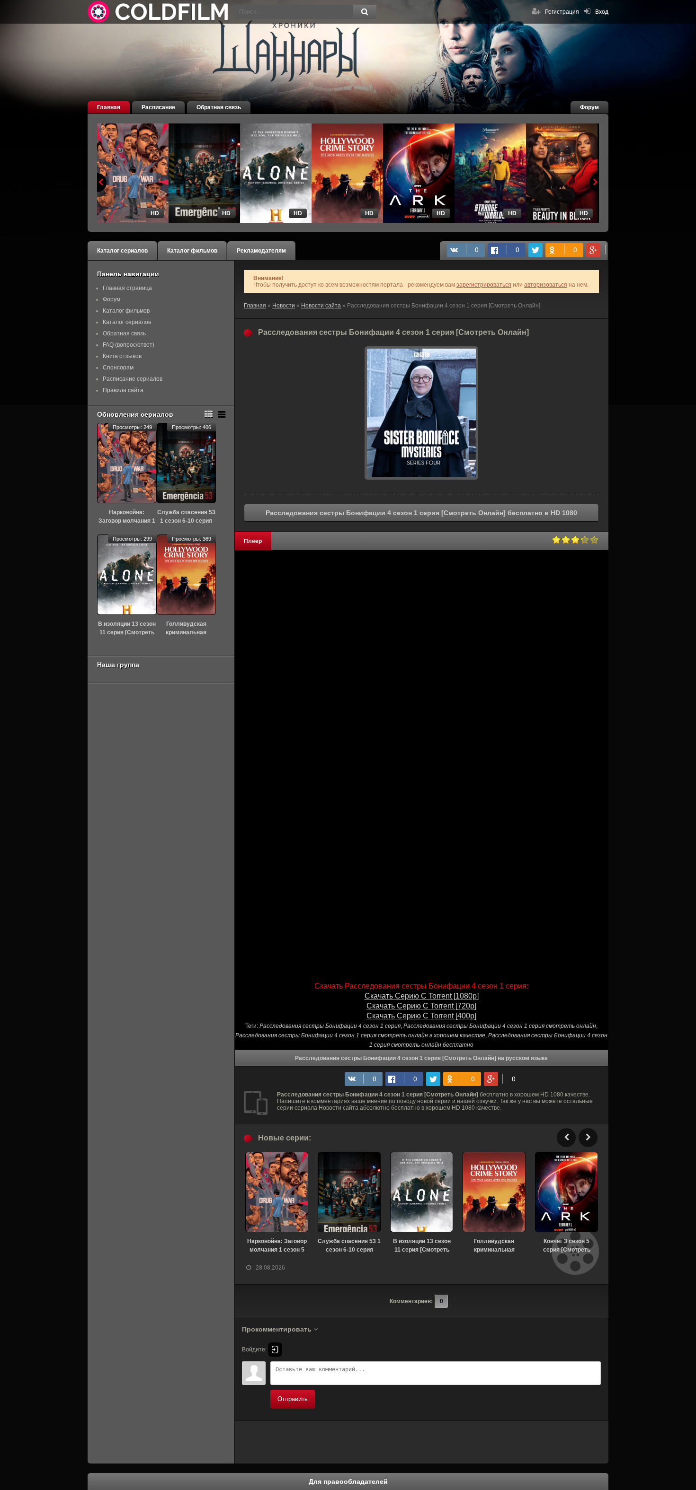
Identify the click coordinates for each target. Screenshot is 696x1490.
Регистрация (562, 12)
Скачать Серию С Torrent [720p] (421, 1006)
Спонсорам (118, 367)
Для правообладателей (348, 1481)
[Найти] (364, 12)
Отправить (292, 1398)
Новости (283, 305)
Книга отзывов (122, 356)
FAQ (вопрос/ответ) (128, 345)
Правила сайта (123, 390)
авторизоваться (545, 284)
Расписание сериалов (132, 379)
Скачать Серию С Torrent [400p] (421, 1016)
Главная (108, 107)
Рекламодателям (261, 250)
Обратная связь (218, 107)
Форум (589, 107)
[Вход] (275, 1349)
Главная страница (127, 288)
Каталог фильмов (192, 250)
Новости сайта (321, 305)
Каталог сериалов (122, 250)
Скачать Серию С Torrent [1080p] (422, 996)
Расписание (158, 107)
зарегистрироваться (483, 284)
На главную (159, 12)
